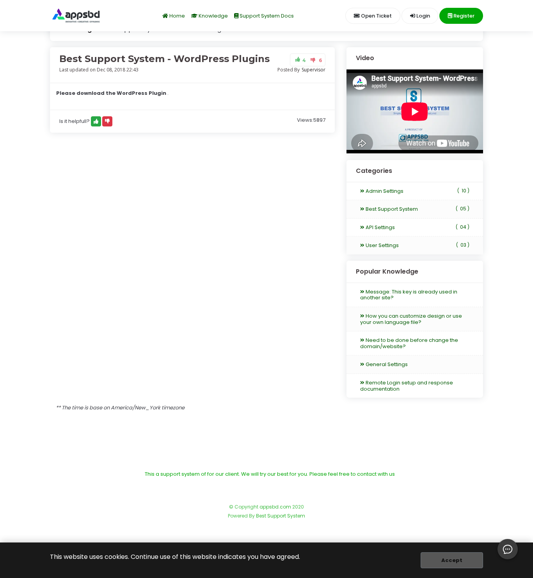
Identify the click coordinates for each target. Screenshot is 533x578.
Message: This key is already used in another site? (408, 295)
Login (422, 16)
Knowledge (212, 16)
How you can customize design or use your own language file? (411, 319)
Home (176, 16)
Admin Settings (416, 191)
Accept (451, 560)
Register (463, 16)
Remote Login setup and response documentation (406, 386)
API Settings (416, 227)
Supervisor (313, 69)
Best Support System (416, 209)
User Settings (416, 245)
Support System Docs (266, 16)
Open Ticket (376, 16)
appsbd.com (275, 506)
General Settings (386, 364)
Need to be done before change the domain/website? (409, 343)
